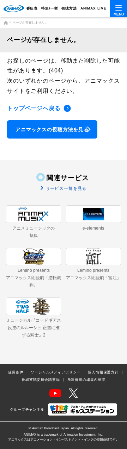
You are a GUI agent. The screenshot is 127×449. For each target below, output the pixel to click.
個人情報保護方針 (103, 372)
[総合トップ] (6, 23)
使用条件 (15, 372)
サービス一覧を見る (65, 188)
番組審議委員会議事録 (41, 379)
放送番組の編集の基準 (86, 379)
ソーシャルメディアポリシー (55, 372)
